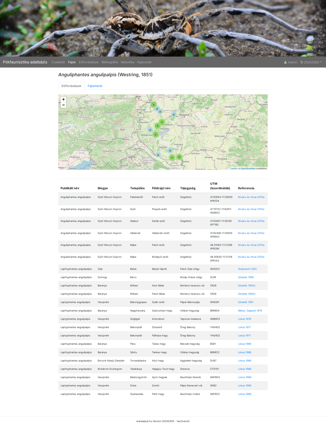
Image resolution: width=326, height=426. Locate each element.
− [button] (63, 105)
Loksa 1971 (244, 327)
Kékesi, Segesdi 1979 (250, 310)
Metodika (127, 62)
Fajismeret (95, 86)
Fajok (72, 62)
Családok (58, 62)
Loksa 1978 (244, 319)
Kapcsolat (144, 62)
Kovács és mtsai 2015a (251, 197)
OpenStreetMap (248, 168)
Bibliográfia (110, 62)
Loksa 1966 (244, 343)
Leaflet (234, 168)
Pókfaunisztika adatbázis (25, 62)
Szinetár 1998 (246, 277)
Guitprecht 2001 (247, 269)
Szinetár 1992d (246, 285)
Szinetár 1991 (245, 302)
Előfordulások (89, 62)
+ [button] (63, 99)
